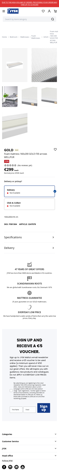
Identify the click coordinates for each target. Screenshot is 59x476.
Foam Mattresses (35, 37)
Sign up (43, 408)
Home (4, 37)
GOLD (45, 37)
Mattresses (24, 37)
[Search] (52, 19)
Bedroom (13, 37)
